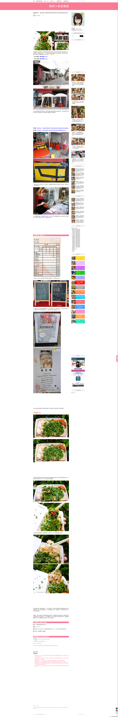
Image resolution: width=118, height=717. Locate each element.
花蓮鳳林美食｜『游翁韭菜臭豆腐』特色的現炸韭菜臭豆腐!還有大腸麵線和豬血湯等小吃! (51, 130)
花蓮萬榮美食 (48, 707)
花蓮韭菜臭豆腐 (52, 707)
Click (117, 358)
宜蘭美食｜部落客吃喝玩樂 (76, 242)
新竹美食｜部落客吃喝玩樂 (76, 232)
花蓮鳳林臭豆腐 (38, 707)
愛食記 (73, 250)
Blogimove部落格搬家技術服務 (113, 716)
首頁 (34, 1)
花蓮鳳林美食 (66, 707)
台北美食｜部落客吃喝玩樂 (76, 231)
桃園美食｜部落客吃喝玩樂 (76, 230)
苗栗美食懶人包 (59, 1)
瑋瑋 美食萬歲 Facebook (44, 56)
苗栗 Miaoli (52, 1)
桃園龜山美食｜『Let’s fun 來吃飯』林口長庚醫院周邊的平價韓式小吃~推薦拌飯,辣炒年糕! (49, 660)
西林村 (63, 707)
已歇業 (34, 15)
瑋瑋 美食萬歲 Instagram (44, 58)
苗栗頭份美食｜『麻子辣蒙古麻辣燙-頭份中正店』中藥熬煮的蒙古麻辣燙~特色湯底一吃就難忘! (50, 661)
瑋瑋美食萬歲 (38, 15)
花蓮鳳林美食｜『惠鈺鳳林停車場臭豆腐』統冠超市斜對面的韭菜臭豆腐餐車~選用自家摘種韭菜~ (53, 128)
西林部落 (60, 707)
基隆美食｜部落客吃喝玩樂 (76, 245)
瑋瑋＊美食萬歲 (59, 6)
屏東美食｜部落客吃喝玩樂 (76, 241)
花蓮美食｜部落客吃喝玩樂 (76, 243)
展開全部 (72, 228)
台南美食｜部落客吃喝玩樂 (76, 239)
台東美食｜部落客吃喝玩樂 (76, 244)
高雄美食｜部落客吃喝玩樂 (76, 240)
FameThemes (83, 714)
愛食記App (78, 382)
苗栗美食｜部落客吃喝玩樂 (76, 229)
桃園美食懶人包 (66, 1)
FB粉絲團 (39, 631)
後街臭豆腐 (56, 707)
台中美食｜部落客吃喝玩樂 (76, 233)
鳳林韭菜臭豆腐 (43, 707)
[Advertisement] (51, 24)
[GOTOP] (116, 713)
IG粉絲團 (43, 631)
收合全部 (75, 228)
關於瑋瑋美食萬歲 (39, 1)
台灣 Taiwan (46, 1)
